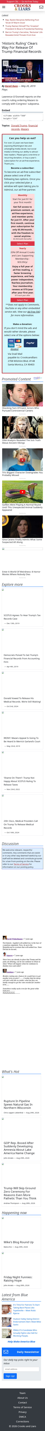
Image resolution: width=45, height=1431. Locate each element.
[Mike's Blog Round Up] (21, 1228)
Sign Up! (10, 1376)
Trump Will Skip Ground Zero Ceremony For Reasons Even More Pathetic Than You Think (20, 1193)
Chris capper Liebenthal (13, 1112)
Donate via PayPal (30, 343)
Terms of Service (21, 864)
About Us (22, 1397)
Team (22, 1393)
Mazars (25, 129)
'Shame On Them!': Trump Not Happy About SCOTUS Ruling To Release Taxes (20, 781)
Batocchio (8, 1247)
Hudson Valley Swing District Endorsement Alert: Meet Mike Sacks (27, 1322)
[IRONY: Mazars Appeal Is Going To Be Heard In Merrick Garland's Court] (22, 722)
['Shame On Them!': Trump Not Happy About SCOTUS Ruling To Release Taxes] (22, 762)
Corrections (22, 1421)
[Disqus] (22, 964)
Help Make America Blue (21, 1341)
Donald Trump (19, 125)
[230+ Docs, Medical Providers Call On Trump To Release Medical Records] (22, 805)
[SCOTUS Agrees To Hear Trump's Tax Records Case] (22, 600)
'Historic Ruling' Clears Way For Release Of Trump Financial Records (21, 47)
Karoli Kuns (11, 86)
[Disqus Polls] (22, 901)
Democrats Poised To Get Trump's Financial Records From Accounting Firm (22, 658)
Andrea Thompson (11, 1203)
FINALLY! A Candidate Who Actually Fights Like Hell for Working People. (25, 1333)
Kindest (14, 349)
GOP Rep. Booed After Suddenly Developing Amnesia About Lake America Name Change (19, 1148)
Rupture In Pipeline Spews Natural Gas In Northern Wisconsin (18, 1104)
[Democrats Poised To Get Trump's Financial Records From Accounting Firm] (22, 640)
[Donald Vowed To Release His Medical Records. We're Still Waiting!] (22, 683)
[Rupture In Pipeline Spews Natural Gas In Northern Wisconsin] (21, 1087)
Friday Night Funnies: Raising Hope (18, 1278)
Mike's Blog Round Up (19, 1242)
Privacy (23, 1412)
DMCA (22, 1416)
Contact (22, 1402)
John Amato (8, 1158)
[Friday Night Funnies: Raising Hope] (21, 1263)
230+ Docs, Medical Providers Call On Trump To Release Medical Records (21, 824)
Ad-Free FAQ (33, 311)
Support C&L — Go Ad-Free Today (22, 1)
